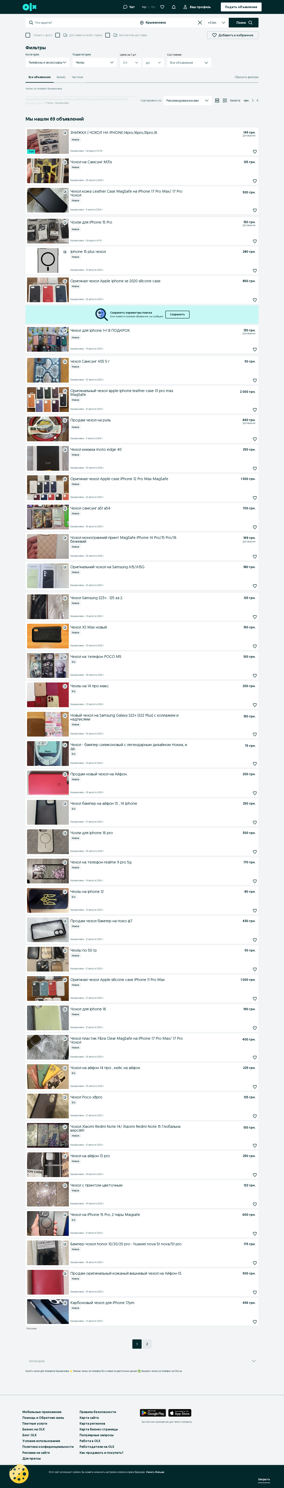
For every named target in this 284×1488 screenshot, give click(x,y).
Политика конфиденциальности (48, 1447)
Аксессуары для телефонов (95, 99)
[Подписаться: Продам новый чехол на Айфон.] (255, 793)
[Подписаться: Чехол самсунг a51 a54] (255, 527)
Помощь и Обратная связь (43, 1418)
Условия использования (41, 1441)
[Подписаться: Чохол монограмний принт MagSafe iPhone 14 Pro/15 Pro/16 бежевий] (255, 556)
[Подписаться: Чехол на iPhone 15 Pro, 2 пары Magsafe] (255, 1233)
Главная (30, 99)
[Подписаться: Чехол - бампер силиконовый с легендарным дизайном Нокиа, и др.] (255, 763)
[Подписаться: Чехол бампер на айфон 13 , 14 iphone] (255, 822)
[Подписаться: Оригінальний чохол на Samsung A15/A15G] (255, 586)
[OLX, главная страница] (29, 7)
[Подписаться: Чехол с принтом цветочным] (255, 1204)
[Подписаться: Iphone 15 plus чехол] (255, 270)
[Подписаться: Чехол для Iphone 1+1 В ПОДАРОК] (255, 349)
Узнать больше (155, 1472)
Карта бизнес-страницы (99, 1429)
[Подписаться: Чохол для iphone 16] (255, 1028)
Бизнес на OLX (33, 1429)
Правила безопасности (98, 1412)
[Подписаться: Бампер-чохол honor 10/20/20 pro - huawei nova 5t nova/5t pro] (255, 1263)
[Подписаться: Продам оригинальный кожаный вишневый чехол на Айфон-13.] (255, 1292)
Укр (144, 7)
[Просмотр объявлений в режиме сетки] (225, 100)
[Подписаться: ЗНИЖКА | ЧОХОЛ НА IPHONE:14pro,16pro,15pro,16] (255, 151)
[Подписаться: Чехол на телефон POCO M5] (255, 675)
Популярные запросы (97, 1435)
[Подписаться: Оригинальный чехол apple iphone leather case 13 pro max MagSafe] (255, 410)
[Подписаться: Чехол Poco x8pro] (255, 1116)
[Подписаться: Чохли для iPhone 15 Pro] (255, 241)
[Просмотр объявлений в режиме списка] (217, 100)
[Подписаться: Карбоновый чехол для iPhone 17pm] (255, 1322)
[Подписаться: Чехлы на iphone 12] (255, 910)
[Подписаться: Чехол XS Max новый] (255, 646)
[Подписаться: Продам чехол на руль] (255, 439)
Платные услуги (34, 1423)
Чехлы (115, 99)
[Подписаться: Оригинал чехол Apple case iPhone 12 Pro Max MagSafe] (255, 498)
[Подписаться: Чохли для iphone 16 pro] (255, 852)
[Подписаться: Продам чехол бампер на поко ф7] (255, 940)
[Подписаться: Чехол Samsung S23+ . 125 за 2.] (255, 617)
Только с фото (42, 35)
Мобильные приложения (41, 1412)
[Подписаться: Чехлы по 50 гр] (255, 969)
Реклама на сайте (36, 1453)
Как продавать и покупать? (101, 1453)
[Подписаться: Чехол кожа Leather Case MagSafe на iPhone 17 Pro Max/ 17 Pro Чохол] (255, 210)
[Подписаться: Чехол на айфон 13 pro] (255, 1175)
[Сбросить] (200, 22)
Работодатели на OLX (97, 1447)
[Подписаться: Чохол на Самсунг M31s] (255, 181)
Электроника (43, 99)
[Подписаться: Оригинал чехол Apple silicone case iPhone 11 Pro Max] (255, 998)
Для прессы (31, 1458)
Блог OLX (29, 1435)
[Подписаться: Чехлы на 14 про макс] (255, 705)
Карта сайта (89, 1418)
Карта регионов (92, 1423)
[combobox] (85, 22)
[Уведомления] (173, 7)
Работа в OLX (90, 1441)
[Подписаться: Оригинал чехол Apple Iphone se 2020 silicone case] (255, 300)
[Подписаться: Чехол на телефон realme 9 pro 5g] (255, 881)
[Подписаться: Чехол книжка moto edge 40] (255, 468)
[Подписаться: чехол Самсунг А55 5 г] (255, 380)
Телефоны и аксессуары (65, 99)
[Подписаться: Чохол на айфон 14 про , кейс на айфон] (255, 1087)
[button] (48, 62)
